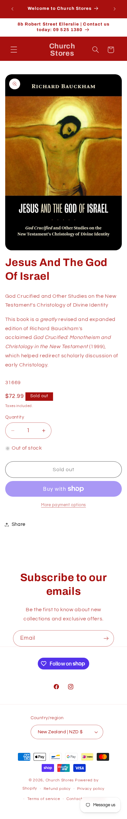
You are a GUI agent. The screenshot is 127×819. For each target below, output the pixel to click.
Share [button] (18, 524)
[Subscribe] (106, 638)
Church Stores (60, 780)
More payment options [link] (63, 505)
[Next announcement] (114, 9)
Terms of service (43, 799)
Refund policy (57, 789)
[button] (13, 49)
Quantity (14, 417)
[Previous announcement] (12, 9)
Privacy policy (91, 789)
